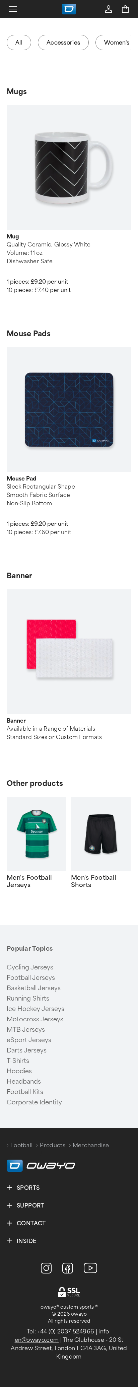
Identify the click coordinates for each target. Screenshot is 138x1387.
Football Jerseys (31, 977)
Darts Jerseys (27, 1050)
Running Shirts (28, 998)
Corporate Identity (34, 1102)
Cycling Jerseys (30, 967)
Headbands (24, 1081)
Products (52, 1145)
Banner (19, 576)
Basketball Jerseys (34, 988)
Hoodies (19, 1071)
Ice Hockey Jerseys (35, 1009)
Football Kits (25, 1092)
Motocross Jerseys (35, 1019)
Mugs (17, 91)
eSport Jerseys (29, 1040)
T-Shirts (18, 1061)
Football (21, 1145)
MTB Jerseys (26, 1029)
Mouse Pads (29, 334)
